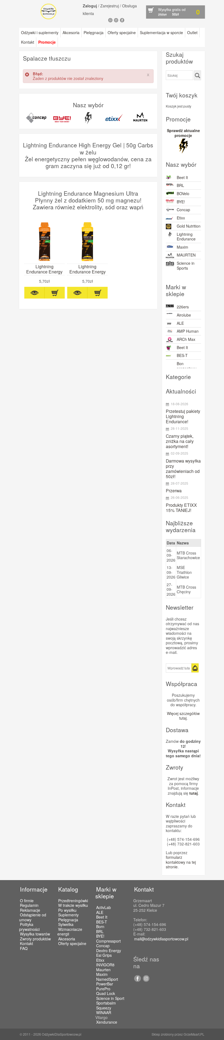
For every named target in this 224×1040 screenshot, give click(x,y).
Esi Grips (104, 955)
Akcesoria (71, 32)
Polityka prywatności (29, 927)
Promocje (47, 42)
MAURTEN (186, 255)
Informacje (34, 889)
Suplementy (68, 914)
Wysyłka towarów (35, 934)
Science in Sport (110, 998)
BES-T (182, 355)
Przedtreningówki (73, 900)
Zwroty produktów (35, 938)
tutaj (193, 793)
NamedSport (107, 979)
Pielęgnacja (94, 32)
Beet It (182, 177)
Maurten (103, 969)
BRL (180, 185)
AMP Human (188, 331)
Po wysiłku (67, 910)
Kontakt (27, 42)
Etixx (181, 217)
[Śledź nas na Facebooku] (137, 980)
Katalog (68, 889)
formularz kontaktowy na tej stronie (181, 861)
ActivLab (103, 907)
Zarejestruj (109, 5)
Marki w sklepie (105, 892)
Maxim (182, 247)
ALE (180, 323)
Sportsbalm (106, 1003)
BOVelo (183, 193)
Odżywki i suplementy (39, 32)
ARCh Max (186, 339)
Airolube (184, 315)
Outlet (192, 32)
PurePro (103, 989)
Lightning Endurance (186, 236)
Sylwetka (65, 924)
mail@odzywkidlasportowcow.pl (161, 938)
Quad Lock (105, 993)
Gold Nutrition (189, 226)
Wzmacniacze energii (69, 931)
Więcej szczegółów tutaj (183, 716)
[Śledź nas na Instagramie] (145, 980)
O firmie (27, 900)
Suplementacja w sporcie (161, 32)
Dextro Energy (108, 950)
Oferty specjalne (122, 32)
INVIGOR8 (105, 964)
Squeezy (103, 1008)
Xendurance (106, 1022)
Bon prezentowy (187, 366)
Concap (183, 209)
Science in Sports (185, 265)
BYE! (181, 201)
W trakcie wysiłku (73, 905)
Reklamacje (30, 910)
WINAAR (103, 1012)
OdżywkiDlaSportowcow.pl (61, 1034)
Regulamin (29, 905)
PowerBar (104, 984)
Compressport (108, 941)
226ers (183, 306)
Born (100, 926)
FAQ (24, 948)
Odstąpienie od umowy (32, 917)
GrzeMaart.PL (194, 1034)
